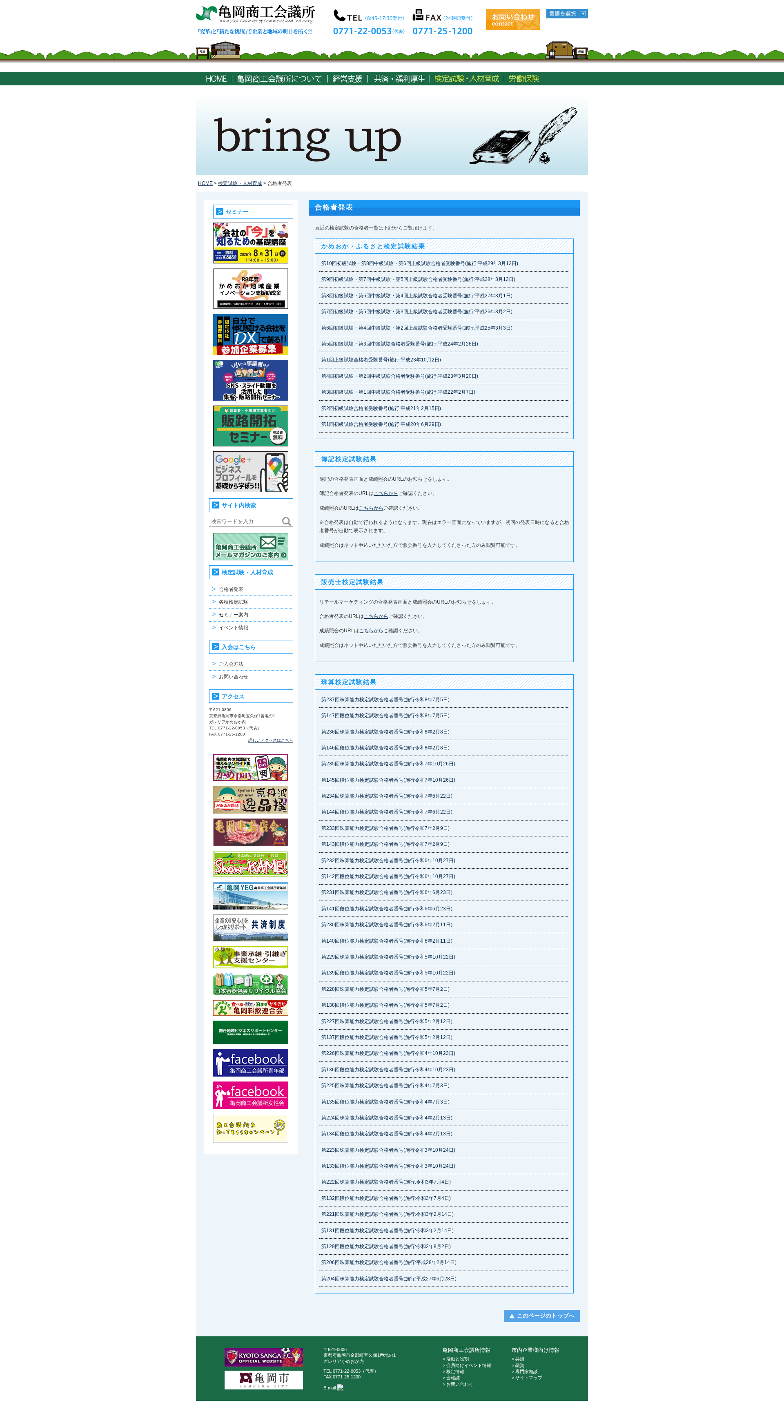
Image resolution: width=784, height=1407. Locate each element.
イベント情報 (233, 628)
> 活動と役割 (456, 1358)
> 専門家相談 (525, 1371)
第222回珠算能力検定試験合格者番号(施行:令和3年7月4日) (386, 1182)
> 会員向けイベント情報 (467, 1365)
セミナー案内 (233, 615)
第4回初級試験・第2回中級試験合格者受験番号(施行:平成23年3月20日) (399, 376)
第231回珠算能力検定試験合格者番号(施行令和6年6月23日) (386, 892)
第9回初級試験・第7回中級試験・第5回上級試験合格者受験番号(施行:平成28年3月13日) (418, 279)
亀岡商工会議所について (280, 79)
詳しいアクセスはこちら (270, 740)
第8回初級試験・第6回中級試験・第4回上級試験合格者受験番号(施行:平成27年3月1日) (416, 296)
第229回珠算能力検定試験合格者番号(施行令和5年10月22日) (388, 957)
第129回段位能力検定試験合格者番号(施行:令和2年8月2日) (386, 1246)
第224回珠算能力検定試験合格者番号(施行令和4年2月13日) (386, 1118)
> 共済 (518, 1358)
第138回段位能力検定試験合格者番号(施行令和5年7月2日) (385, 1005)
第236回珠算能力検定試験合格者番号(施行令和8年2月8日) (385, 732)
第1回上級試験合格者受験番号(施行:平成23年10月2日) (381, 360)
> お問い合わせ (458, 1384)
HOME (216, 79)
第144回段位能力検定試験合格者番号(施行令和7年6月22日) (386, 812)
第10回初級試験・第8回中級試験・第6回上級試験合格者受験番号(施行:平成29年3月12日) (419, 263)
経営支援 (348, 79)
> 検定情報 (453, 1371)
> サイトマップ (527, 1377)
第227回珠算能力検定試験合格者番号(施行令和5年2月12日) (386, 1021)
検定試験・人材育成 (467, 79)
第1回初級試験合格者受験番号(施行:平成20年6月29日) (381, 424)
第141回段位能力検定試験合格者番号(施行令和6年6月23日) (386, 909)
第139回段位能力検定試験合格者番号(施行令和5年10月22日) (388, 973)
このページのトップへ (546, 1315)
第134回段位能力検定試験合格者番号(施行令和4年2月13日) (386, 1134)
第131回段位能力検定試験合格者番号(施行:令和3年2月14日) (387, 1230)
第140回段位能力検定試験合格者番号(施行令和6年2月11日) (386, 941)
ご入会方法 (231, 664)
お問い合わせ (233, 677)
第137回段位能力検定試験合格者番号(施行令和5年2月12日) (386, 1037)
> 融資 (518, 1365)
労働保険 (535, 79)
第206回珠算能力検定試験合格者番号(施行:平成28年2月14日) (389, 1262)
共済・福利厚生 (399, 79)
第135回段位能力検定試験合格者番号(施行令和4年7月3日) (385, 1102)
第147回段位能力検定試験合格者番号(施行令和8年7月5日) (385, 715)
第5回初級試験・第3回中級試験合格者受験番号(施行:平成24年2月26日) (399, 344)
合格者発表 (231, 589)
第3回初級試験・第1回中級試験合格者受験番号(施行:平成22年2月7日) (398, 392)
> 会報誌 (451, 1377)
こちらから (386, 493)
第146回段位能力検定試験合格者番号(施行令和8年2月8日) (385, 748)
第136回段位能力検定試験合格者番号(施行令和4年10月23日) (388, 1070)
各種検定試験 (233, 602)
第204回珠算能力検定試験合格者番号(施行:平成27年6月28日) (389, 1279)
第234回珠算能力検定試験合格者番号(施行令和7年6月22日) (386, 796)
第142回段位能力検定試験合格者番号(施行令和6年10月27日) (388, 876)
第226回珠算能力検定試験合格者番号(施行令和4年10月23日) (388, 1053)
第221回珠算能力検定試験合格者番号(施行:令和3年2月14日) (387, 1214)
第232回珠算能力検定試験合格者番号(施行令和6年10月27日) (388, 860)
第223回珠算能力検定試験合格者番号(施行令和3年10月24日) (388, 1150)
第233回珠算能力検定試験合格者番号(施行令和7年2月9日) (385, 828)
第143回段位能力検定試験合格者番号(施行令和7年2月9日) (385, 844)
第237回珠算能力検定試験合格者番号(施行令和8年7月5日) (385, 699)
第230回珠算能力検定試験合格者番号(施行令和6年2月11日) (386, 925)
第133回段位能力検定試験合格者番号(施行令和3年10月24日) (388, 1166)
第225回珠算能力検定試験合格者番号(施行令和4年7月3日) (385, 1085)
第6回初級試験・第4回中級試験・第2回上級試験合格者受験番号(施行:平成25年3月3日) (416, 328)
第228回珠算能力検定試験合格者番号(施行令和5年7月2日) (385, 989)
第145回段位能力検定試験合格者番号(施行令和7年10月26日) (388, 780)
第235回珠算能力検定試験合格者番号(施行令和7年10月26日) (388, 764)
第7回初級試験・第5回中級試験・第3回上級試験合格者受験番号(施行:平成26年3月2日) (416, 311)
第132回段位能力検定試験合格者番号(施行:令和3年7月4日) (386, 1198)
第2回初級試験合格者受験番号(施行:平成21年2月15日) (381, 408)
